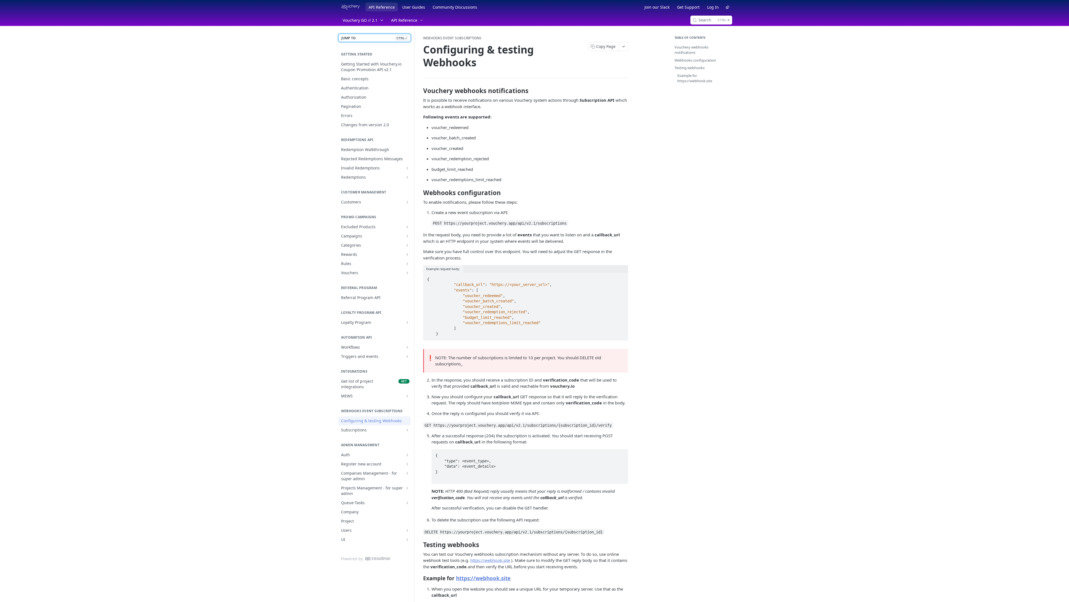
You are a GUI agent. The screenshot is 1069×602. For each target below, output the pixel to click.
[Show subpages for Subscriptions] (407, 430)
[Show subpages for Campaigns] (407, 236)
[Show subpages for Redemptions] (407, 177)
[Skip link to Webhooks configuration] (419, 193)
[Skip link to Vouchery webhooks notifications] (419, 91)
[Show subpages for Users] (407, 530)
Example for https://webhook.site (694, 78)
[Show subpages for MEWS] (407, 396)
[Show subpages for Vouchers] (407, 273)
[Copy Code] (621, 277)
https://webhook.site (490, 560)
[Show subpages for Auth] (407, 455)
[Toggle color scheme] (727, 7)
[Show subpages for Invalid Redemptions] (407, 168)
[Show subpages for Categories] (407, 245)
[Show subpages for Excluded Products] (407, 227)
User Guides (413, 7)
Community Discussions (455, 7)
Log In (713, 7)
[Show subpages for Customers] (407, 202)
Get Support (688, 7)
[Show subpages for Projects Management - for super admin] (407, 488)
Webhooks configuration (695, 60)
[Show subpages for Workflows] (407, 347)
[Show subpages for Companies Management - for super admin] (407, 473)
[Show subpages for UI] (407, 539)
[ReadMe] (377, 559)
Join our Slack (657, 7)
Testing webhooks (690, 67)
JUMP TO (374, 38)
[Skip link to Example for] (419, 578)
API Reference (382, 7)
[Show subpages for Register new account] (407, 464)
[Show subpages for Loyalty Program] (407, 322)
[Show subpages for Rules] (407, 263)
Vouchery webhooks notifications (691, 50)
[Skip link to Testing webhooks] (419, 545)
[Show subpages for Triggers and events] (407, 356)
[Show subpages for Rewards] (407, 254)
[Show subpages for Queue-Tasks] (407, 503)
